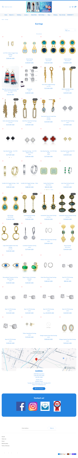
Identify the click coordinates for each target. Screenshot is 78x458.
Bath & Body (42, 15)
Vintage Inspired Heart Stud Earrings (48, 335)
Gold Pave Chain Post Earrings (29, 121)
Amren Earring (29, 59)
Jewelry (26, 15)
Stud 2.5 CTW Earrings (67, 309)
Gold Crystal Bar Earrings (68, 89)
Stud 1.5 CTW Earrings (29, 309)
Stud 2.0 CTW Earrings (48, 309)
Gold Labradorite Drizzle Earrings (10, 121)
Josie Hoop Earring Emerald (67, 183)
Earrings (6, 19)
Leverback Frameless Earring (29, 245)
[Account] (70, 7)
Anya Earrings (48, 59)
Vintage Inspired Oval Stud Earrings (67, 339)
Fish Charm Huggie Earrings (48, 84)
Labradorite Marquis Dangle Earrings (67, 215)
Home (6, 15)
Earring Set (29, 89)
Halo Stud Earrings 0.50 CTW (68, 151)
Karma (9, 454)
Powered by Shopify (14, 454)
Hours (3, 441)
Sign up (52, 428)
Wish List (4, 439)
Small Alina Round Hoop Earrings (48, 277)
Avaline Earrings (67, 59)
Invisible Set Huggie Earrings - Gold (10, 183)
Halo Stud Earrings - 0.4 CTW (10, 151)
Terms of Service (5, 445)
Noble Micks (34, 15)
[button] (3, 36)
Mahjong (55, 15)
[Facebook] (40, 438)
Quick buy (10, 49)
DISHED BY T (70, 15)
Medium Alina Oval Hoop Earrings (48, 239)
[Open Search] (3, 7)
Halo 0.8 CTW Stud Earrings (67, 121)
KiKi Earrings (10, 215)
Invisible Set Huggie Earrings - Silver (29, 183)
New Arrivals (62, 15)
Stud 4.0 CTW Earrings (10, 339)
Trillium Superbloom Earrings (29, 333)
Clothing (19, 15)
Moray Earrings (67, 245)
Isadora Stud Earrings (49, 183)
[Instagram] (42, 438)
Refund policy (5, 443)
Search (3, 436)
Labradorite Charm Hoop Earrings (48, 215)
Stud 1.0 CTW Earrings (10, 309)
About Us (11, 15)
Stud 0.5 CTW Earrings (67, 277)
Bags (49, 15)
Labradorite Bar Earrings (29, 215)
